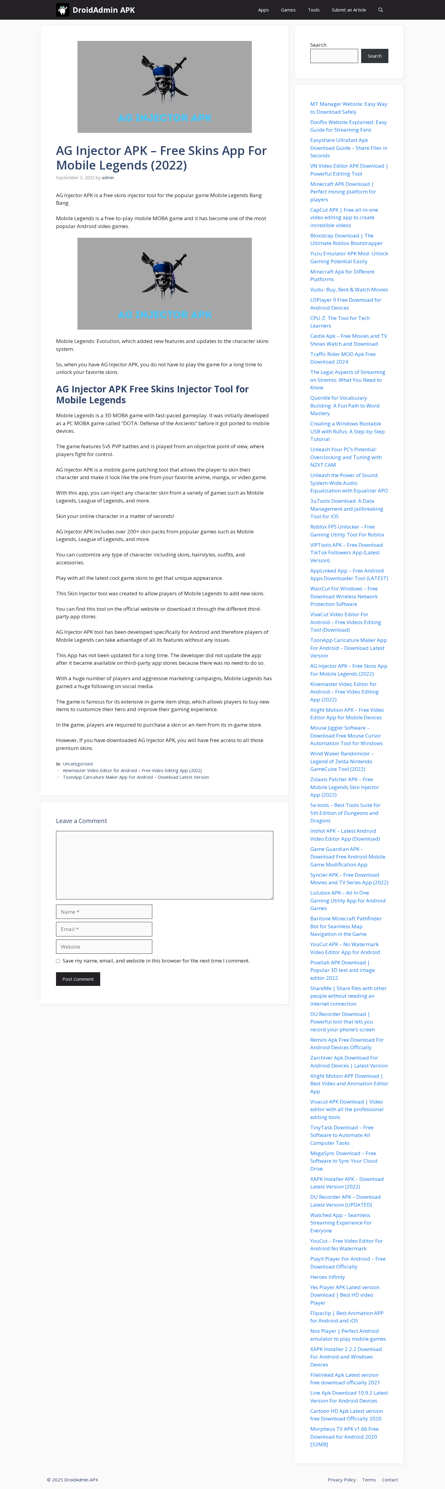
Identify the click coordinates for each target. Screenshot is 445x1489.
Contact (390, 1480)
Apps (263, 10)
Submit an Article (349, 10)
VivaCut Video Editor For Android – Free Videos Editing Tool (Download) (345, 622)
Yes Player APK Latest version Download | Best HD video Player (344, 1295)
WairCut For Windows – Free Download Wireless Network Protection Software (344, 596)
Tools (314, 10)
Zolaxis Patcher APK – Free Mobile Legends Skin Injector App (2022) (344, 787)
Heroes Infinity (327, 1276)
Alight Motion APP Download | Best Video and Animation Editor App (349, 1083)
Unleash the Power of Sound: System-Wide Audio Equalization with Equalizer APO (349, 483)
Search (318, 44)
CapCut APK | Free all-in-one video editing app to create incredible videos (344, 217)
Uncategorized (78, 764)
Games (288, 10)
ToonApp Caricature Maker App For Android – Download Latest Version (136, 777)
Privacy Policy (342, 1480)
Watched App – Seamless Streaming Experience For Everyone (341, 1223)
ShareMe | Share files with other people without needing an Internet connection (348, 996)
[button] (380, 10)
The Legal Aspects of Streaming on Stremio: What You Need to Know (347, 379)
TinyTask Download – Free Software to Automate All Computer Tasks (342, 1135)
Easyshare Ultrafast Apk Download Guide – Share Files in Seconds (348, 147)
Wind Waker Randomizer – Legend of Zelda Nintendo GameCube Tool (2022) (342, 761)
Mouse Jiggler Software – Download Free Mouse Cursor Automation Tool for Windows (346, 735)
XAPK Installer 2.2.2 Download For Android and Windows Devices (346, 1357)
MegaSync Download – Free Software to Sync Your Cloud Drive (343, 1161)
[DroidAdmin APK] (63, 10)
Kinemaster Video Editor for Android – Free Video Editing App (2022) (132, 770)
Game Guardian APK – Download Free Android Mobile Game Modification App (347, 856)
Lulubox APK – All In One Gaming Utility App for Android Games (348, 900)
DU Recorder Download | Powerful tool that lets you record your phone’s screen (342, 1021)
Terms (369, 1480)
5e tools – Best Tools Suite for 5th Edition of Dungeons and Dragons (345, 813)
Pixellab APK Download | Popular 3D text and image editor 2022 (342, 970)
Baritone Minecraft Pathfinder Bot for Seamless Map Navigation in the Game (346, 926)
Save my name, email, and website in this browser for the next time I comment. (156, 960)
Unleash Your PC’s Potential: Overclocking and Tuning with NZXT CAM (346, 457)
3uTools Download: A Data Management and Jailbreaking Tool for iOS (346, 508)
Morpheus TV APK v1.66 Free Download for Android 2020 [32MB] (344, 1436)
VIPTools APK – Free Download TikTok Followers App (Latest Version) (346, 552)
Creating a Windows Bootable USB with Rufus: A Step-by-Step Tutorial (347, 431)
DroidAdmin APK (104, 10)
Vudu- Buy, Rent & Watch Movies (349, 289)
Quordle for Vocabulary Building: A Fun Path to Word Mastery (345, 405)
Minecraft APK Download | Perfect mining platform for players (343, 191)
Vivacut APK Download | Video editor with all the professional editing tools (347, 1109)
